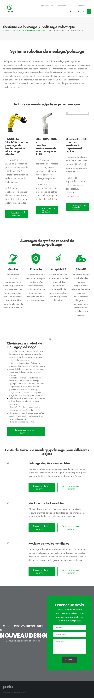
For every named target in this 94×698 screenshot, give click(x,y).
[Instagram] (79, 11)
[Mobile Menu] (89, 11)
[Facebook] (70, 11)
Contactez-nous (62, 6)
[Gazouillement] (75, 11)
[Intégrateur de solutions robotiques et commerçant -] (10, 9)
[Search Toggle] (89, 5)
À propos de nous (47, 6)
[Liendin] (83, 11)
